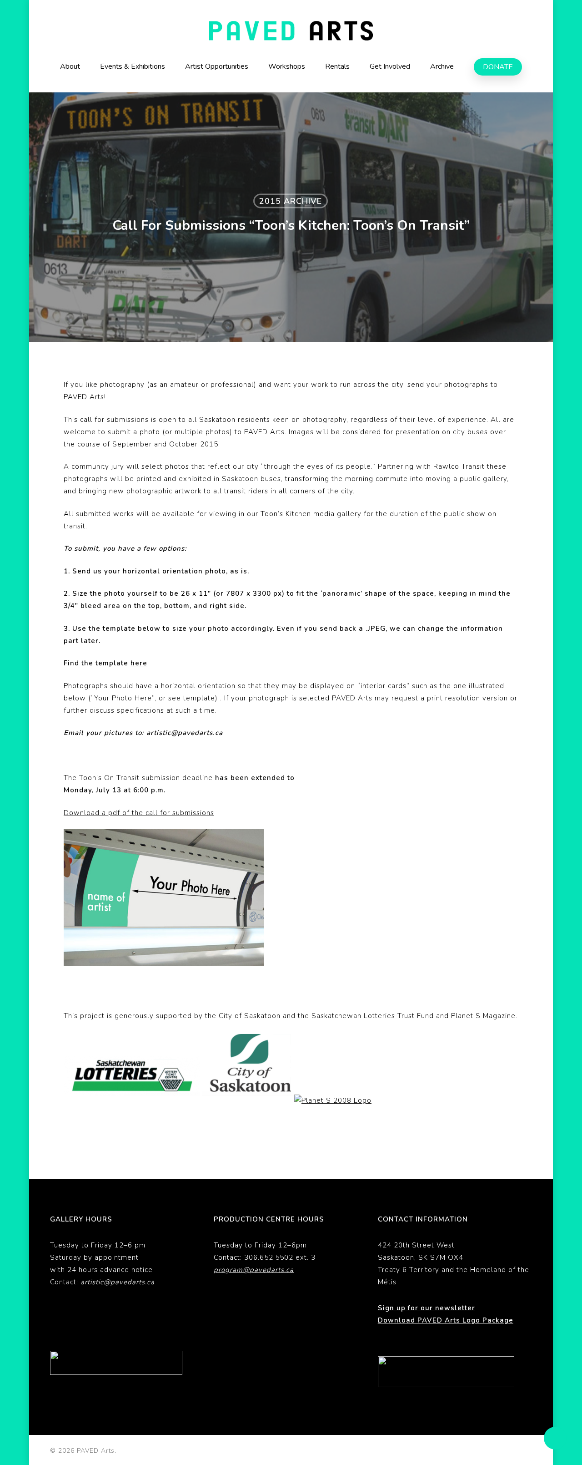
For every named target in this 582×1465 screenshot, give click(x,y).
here (138, 663)
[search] (526, 30)
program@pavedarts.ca (254, 1269)
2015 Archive (290, 201)
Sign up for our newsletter (426, 1308)
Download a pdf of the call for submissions (139, 812)
